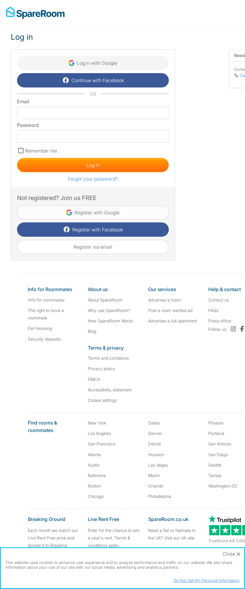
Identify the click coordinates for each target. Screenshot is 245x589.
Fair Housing (40, 328)
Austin (93, 464)
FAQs (213, 310)
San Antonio (219, 443)
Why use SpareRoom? (109, 310)
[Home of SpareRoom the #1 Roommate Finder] (35, 13)
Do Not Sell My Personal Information (207, 580)
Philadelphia (159, 496)
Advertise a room (164, 299)
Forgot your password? (93, 179)
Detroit (154, 443)
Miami (154, 475)
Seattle (214, 464)
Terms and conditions (108, 358)
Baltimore (97, 475)
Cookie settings (102, 400)
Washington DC (223, 485)
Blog (92, 331)
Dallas (154, 422)
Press (219, 320)
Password (28, 125)
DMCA (94, 379)
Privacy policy (101, 368)
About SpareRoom (105, 299)
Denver (155, 433)
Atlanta (94, 454)
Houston (156, 454)
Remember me (41, 151)
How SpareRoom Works (110, 320)
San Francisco (101, 443)
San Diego (218, 454)
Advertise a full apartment (172, 320)
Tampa (214, 475)
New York (97, 422)
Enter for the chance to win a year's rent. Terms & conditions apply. (114, 538)
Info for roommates (46, 299)
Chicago (96, 496)
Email (23, 101)
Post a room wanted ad (170, 310)
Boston (94, 485)
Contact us (218, 299)
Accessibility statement (109, 389)
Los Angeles (99, 433)
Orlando (155, 485)
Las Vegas (158, 464)
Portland (216, 433)
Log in (92, 165)
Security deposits (44, 339)
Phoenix (215, 422)
